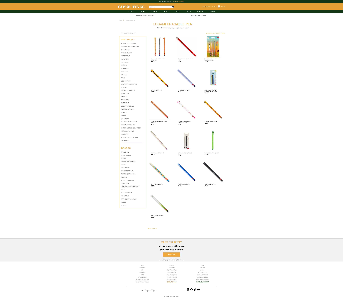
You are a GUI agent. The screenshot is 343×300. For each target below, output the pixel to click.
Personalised (126, 53)
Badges (124, 75)
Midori (123, 202)
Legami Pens (125, 81)
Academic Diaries (127, 131)
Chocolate (200, 11)
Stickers (124, 96)
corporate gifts (172, 272)
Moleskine (125, 100)
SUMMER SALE (178, 1)
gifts (177, 11)
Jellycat (130, 11)
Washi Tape (125, 93)
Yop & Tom (125, 183)
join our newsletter (171, 277)
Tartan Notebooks (128, 174)
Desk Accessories (128, 90)
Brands (124, 112)
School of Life (126, 193)
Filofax (124, 177)
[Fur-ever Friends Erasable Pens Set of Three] (159, 47)
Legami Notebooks (128, 161)
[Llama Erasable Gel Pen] (159, 172)
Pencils (124, 87)
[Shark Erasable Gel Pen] (186, 172)
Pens (123, 78)
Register (208, 6)
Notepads (125, 59)
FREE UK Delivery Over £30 (144, 15)
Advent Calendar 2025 (129, 137)
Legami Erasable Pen (129, 84)
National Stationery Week (131, 128)
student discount (172, 274)
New (223, 33)
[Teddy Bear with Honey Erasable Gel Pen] (159, 109)
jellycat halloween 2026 (142, 279)
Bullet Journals (127, 106)
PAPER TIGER (168, 296)
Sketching (125, 103)
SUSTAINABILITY (202, 282)
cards (142, 11)
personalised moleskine (142, 282)
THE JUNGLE (172, 282)
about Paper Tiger (172, 270)
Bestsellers (210, 33)
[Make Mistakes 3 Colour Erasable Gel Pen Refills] (213, 78)
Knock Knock (126, 155)
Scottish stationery (129, 121)
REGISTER (171, 254)
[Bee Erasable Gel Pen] (159, 78)
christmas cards (172, 279)
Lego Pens (125, 118)
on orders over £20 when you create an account (172, 245)
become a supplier (202, 277)
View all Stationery (128, 43)
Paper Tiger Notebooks (130, 46)
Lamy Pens (125, 134)
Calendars (125, 140)
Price (218, 33)
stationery (154, 11)
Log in (203, 6)
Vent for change (127, 180)
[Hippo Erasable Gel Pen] (186, 78)
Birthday (212, 11)
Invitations (125, 71)
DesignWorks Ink (127, 171)
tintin (189, 11)
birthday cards (142, 277)
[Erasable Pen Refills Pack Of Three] (186, 141)
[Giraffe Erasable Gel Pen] (213, 109)
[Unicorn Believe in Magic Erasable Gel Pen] (186, 109)
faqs (202, 265)
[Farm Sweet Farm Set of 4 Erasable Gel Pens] (213, 47)
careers (172, 265)
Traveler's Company (128, 199)
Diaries (124, 65)
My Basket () (218, 6)
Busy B (123, 158)
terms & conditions (202, 274)
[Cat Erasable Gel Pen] (213, 172)
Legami (123, 115)
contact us (172, 267)
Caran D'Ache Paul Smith (130, 186)
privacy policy (202, 272)
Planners (124, 68)
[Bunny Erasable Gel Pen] (159, 141)
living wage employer (202, 279)
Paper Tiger (125, 167)
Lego (123, 189)
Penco (123, 205)
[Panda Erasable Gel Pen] (159, 203)
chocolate (142, 272)
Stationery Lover (128, 109)
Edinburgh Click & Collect (198, 15)
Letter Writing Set (128, 125)
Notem (123, 164)
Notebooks (125, 56)
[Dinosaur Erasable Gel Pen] (213, 141)
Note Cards (125, 49)
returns (202, 270)
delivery (202, 267)
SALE (165, 11)
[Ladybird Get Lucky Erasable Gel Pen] (186, 47)
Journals (124, 62)
